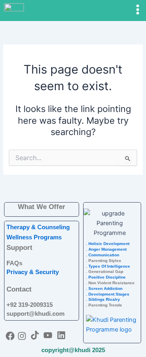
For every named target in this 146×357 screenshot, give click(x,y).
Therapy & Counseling (38, 227)
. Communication (102, 255)
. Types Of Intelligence (108, 266)
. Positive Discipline (106, 277)
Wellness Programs (34, 237)
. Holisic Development (107, 243)
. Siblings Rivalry (103, 299)
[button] (128, 10)
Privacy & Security (32, 272)
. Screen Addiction (104, 288)
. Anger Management (106, 249)
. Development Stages (107, 294)
